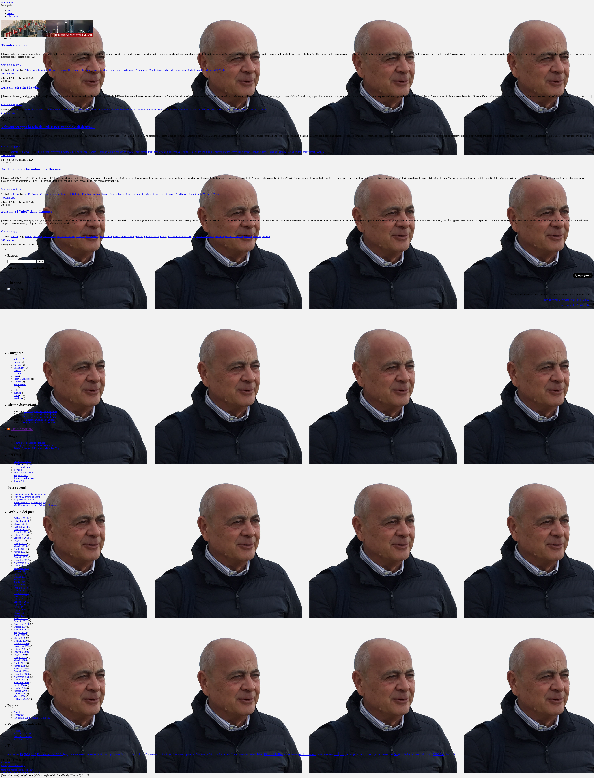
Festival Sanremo (22, 378)
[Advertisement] (30, 328)
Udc (423, 754)
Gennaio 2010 (21, 640)
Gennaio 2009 (21, 671)
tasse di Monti (188, 70)
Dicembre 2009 (21, 643)
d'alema (116, 754)
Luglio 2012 (20, 574)
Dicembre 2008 (21, 674)
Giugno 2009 (20, 657)
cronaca (17, 370)
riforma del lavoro (205, 236)
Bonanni (37, 236)
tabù (200, 194)
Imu (112, 70)
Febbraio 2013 (21, 554)
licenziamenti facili (144, 152)
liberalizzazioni (133, 194)
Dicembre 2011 (21, 593)
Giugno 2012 (20, 576)
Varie (16, 395)
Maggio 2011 (20, 613)
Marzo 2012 (20, 585)
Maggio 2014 (20, 524)
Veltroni (244, 109)
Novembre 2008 (22, 677)
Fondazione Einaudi (23, 464)
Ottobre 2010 (20, 626)
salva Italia (169, 70)
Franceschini (127, 236)
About (10, 13)
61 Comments (8, 113)
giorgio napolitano (113, 109)
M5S (230, 754)
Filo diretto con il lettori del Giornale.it (32, 717)
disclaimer (6, 762)
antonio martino (40, 70)
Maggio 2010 (20, 632)
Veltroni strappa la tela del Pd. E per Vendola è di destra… (48, 127)
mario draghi (137, 109)
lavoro (118, 70)
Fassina (116, 236)
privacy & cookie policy (13, 765)
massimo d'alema (255, 754)
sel (239, 152)
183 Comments (8, 240)
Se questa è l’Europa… (25, 499)
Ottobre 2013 (20, 535)
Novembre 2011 (21, 596)
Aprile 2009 (19, 663)
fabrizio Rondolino (98, 152)
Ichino (163, 236)
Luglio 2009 (20, 654)
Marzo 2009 (20, 665)
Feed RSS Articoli (10, 772)
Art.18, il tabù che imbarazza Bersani (31, 169)
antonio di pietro (13, 754)
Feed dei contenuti (23, 733)
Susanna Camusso (216, 109)
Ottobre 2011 (20, 599)
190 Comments (8, 73)
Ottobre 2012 (20, 565)
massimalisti (161, 194)
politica (14, 70)
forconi (105, 194)
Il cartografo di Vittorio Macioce (29, 442)
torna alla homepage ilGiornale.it (17, 769)
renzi (379, 754)
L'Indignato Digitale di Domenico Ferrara (34, 445)
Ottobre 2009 (20, 649)
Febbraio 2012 (21, 588)
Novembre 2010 (22, 624)
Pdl (15, 390)
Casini (90, 754)
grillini (205, 754)
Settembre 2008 (21, 682)
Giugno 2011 (20, 610)
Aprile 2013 (19, 549)
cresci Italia (78, 70)
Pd (136, 70)
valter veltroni (232, 109)
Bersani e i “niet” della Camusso (27, 211)
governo (139, 236)
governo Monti (101, 70)
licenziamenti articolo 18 (179, 236)
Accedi (17, 730)
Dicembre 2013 (21, 532)
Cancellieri (19, 367)
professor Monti (147, 70)
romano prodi (387, 754)
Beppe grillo (28, 754)
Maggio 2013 (20, 546)
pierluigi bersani (214, 152)
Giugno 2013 (20, 543)
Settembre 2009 (21, 652)
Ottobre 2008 (20, 679)
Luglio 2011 (20, 607)
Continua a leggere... (11, 65)
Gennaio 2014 (21, 529)
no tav (168, 109)
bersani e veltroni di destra (56, 152)
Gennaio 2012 (21, 590)
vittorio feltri (212, 70)
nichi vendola (157, 109)
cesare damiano (57, 194)
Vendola (201, 70)
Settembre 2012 (21, 568)
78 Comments (8, 197)
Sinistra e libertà (259, 152)
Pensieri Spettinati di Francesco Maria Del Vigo (37, 448)
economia (18, 373)
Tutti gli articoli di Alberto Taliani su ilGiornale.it (567, 300)
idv (217, 754)
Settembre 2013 (21, 537)
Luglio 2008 (20, 685)
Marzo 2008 (20, 696)
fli (159, 754)
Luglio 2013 (20, 540)
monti (147, 109)
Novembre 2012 (22, 563)
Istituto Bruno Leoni (23, 472)
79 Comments (8, 155)
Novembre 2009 (22, 646)
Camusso (62, 70)
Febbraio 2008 (21, 699)
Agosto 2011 (20, 604)
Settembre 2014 (21, 521)
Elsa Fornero (91, 109)
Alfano (28, 70)
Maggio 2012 (20, 579)
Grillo (211, 754)
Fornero (17, 381)
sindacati (201, 109)
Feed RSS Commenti (30, 772)
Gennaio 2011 (20, 621)
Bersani (53, 70)
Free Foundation (22, 467)
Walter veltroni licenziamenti (302, 152)
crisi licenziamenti (66, 236)
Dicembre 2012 (21, 560)
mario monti (128, 70)
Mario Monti (20, 384)
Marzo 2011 (19, 615)
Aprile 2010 (19, 635)
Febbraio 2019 (21, 518)
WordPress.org (21, 739)
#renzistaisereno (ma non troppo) (30, 502)
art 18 (27, 109)
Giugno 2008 (20, 688)
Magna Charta (21, 475)
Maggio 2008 (20, 690)
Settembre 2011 (21, 601)
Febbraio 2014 (21, 526)
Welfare (223, 70)
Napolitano (295, 754)
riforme (159, 70)
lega (226, 754)
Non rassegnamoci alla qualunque (40, 411)
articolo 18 (16, 152)
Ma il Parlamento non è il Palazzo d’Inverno (35, 505)
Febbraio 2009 (21, 668)
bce (33, 109)
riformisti (192, 194)
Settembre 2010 (21, 629)
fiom (100, 109)
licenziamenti (148, 194)
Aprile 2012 (19, 582)
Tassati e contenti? (15, 45)
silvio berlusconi (406, 754)
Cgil (70, 70)
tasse (178, 70)
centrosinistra (61, 109)
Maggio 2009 (20, 660)
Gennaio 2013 (21, 557)
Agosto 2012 (20, 571)
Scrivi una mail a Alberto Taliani (575, 305)
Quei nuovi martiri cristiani (27, 497)
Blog (9, 10)
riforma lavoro (230, 152)
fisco (156, 754)
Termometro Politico (24, 478)
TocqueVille (20, 481)
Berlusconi (44, 754)
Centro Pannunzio (22, 461)
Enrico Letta (81, 152)
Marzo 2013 (20, 551)
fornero (89, 70)
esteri (16, 376)
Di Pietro (79, 109)
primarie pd (371, 754)
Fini (147, 754)
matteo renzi (273, 754)
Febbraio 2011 (21, 618)
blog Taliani (70, 754)
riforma (182, 194)
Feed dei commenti (23, 736)
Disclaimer (12, 16)
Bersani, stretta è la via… (21, 87)
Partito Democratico (182, 109)
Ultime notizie (22, 429)
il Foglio (18, 469)
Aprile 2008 (19, 693)
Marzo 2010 (20, 638)
